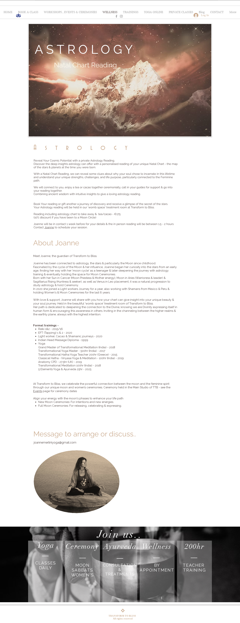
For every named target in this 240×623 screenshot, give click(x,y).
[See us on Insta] (121, 16)
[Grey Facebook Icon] (116, 16)
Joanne (49, 227)
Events (37, 391)
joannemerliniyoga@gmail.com (55, 442)
